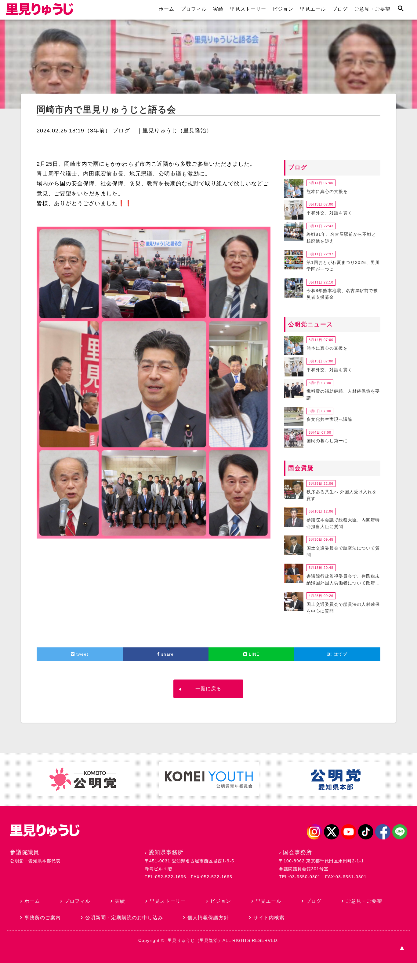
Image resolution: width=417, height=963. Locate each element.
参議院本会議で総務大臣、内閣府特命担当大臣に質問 (343, 523)
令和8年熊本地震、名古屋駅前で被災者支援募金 (342, 294)
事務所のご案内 (42, 917)
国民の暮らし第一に (327, 440)
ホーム (166, 9)
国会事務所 (297, 852)
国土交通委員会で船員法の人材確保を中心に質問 (343, 607)
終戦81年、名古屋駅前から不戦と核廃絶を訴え (341, 237)
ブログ (340, 9)
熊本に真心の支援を (327, 191)
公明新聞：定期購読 (124, 917)
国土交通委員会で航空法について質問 (343, 551)
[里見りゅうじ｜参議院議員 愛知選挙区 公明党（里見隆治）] (39, 13)
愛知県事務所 (166, 852)
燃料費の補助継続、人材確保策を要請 (343, 394)
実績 (218, 9)
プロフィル (194, 9)
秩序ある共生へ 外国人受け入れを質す (341, 495)
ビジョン (283, 9)
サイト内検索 (269, 917)
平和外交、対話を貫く (329, 212)
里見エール (313, 9)
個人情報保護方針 (208, 917)
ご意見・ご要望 (372, 9)
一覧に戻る (208, 688)
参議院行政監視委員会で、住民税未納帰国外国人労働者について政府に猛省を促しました (343, 580)
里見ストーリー (248, 9)
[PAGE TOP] (402, 948)
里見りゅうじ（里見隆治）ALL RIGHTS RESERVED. (223, 940)
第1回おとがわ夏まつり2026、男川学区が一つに (343, 266)
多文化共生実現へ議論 (329, 419)
